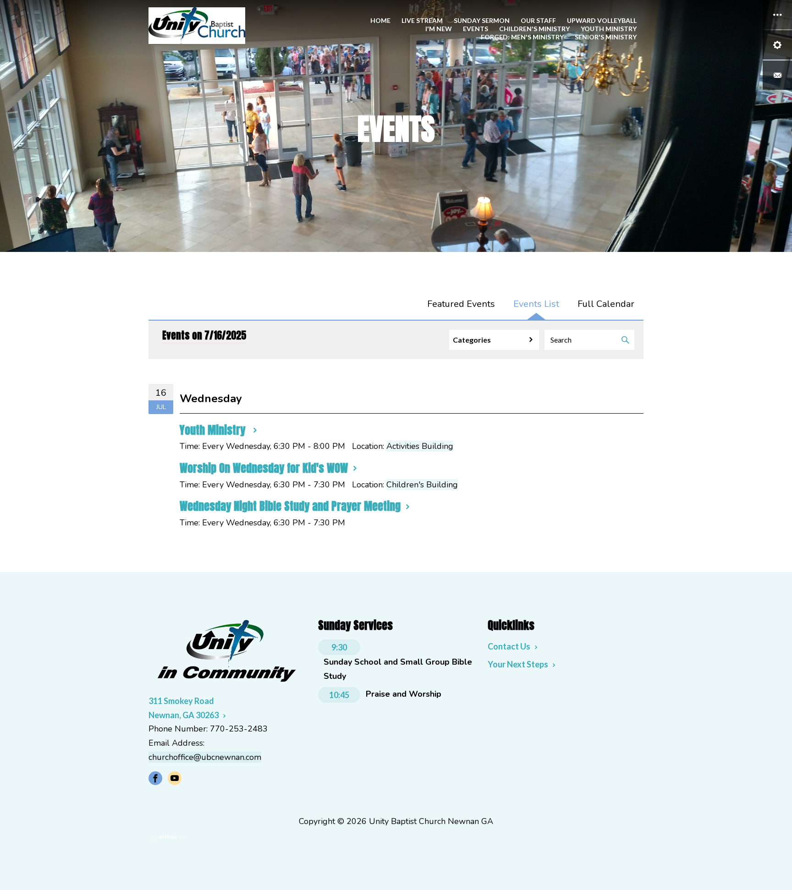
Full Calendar (606, 304)
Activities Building (419, 446)
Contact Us (509, 646)
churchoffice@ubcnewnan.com (204, 757)
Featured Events (461, 304)
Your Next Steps (518, 664)
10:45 (339, 695)
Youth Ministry (214, 430)
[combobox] (494, 340)
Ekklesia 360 (166, 836)
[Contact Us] (777, 75)
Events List (536, 304)
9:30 (339, 647)
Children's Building (422, 484)
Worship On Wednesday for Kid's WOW (264, 468)
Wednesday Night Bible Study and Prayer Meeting (290, 506)
